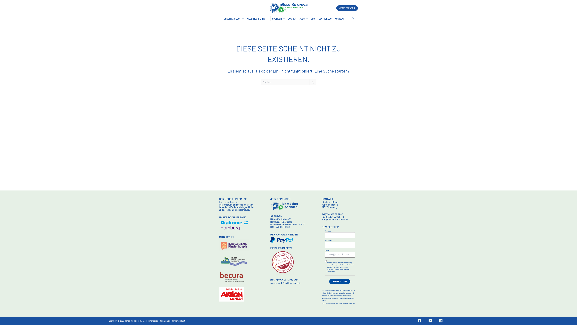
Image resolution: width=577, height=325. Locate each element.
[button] (347, 8)
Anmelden (340, 281)
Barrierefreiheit (178, 321)
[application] (242, 18)
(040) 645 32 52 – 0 (332, 214)
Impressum (153, 321)
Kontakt (143, 321)
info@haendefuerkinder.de (335, 219)
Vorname (328, 231)
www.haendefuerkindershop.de (285, 283)
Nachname (329, 240)
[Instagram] (430, 321)
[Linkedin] (441, 321)
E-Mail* (327, 250)
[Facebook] (419, 321)
